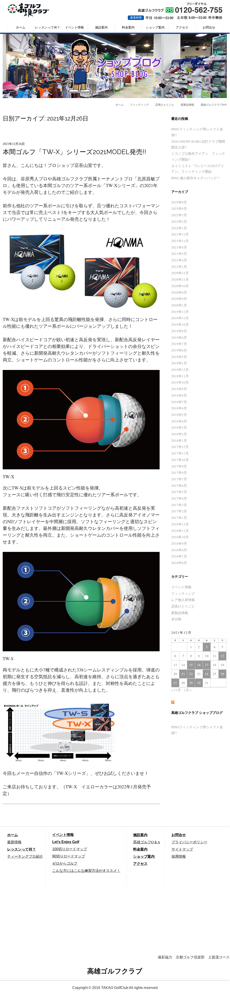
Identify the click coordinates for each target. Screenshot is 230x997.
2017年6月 (179, 485)
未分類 (176, 619)
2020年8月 (179, 298)
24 (206, 673)
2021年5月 (179, 253)
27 (175, 682)
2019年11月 (180, 318)
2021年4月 (179, 260)
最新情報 (14, 842)
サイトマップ (182, 849)
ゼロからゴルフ (64, 863)
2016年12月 (180, 524)
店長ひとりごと (164, 104)
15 (191, 664)
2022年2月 (179, 221)
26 (222, 673)
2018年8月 (179, 395)
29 (191, 682)
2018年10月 (180, 382)
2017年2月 (179, 511)
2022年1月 (179, 228)
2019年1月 (179, 363)
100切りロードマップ (69, 849)
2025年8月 (179, 208)
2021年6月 (179, 247)
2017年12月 (180, 446)
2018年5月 (179, 414)
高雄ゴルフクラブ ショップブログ (197, 713)
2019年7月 (179, 343)
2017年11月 (180, 453)
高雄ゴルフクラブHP (214, 104)
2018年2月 (179, 434)
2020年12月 (180, 273)
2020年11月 (180, 279)
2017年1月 (179, 517)
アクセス (182, 27)
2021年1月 (179, 266)
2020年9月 (179, 292)
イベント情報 (74, 27)
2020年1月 (179, 305)
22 (191, 673)
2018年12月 (180, 369)
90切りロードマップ (68, 856)
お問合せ (209, 27)
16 (199, 664)
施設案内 (101, 27)
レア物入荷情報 (183, 599)
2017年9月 (179, 466)
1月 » (188, 690)
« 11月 (176, 690)
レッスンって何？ (47, 27)
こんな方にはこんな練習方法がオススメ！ (86, 870)
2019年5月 (179, 356)
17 (206, 664)
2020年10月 (180, 286)
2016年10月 (180, 537)
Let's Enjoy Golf (65, 842)
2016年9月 (179, 543)
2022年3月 (179, 215)
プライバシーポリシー (189, 842)
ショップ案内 (155, 27)
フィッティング (139, 104)
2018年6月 (179, 408)
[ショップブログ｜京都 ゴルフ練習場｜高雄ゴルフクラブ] (115, 96)
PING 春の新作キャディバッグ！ (195, 178)
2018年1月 (179, 440)
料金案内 (128, 27)
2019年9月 (179, 331)
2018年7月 (179, 402)
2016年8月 (179, 550)
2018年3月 (179, 427)
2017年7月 (179, 479)
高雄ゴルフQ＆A (146, 842)
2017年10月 (180, 459)
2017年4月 (179, 498)
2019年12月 (180, 311)
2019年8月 (179, 337)
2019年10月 (180, 324)
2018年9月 (179, 389)
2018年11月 (180, 376)
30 (199, 682)
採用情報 (178, 856)
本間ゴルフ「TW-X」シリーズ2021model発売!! (74, 152)
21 (183, 673)
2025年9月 (179, 202)
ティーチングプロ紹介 (25, 856)
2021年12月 (180, 234)
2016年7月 (179, 556)
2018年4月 (179, 421)
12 (222, 656)
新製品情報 (187, 104)
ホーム (20, 27)
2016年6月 (179, 562)
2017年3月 (179, 505)
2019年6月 (179, 350)
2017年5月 (179, 492)
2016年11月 (180, 530)
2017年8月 (179, 472)
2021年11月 (180, 240)
